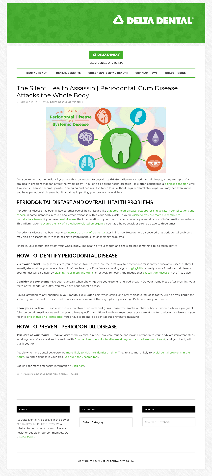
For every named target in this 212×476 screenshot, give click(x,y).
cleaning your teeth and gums (74, 272)
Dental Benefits (47, 374)
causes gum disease (156, 272)
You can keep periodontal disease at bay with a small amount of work (120, 339)
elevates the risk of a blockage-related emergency (72, 223)
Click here (78, 365)
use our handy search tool (81, 356)
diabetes (112, 210)
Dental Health (68, 374)
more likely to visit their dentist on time (91, 352)
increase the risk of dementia (86, 232)
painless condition (176, 183)
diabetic (137, 215)
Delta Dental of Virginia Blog (106, 57)
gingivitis (137, 268)
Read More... (27, 437)
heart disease (127, 210)
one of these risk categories (45, 316)
